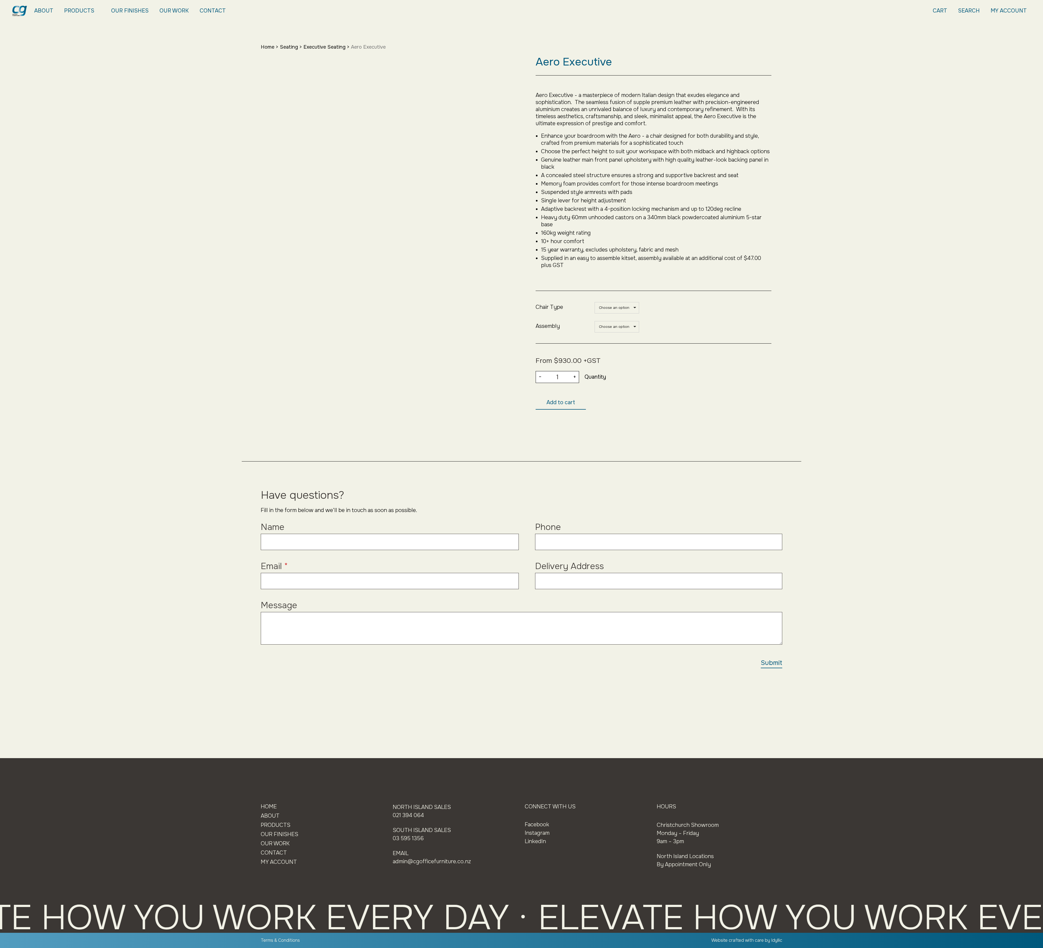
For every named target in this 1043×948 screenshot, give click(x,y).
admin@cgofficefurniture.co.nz (432, 861)
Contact (213, 10)
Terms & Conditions (280, 940)
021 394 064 (408, 815)
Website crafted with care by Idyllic (746, 940)
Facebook (537, 824)
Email (274, 566)
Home (267, 47)
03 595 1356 (408, 838)
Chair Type (549, 307)
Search (969, 10)
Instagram (537, 833)
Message (279, 605)
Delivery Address (569, 566)
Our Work (174, 10)
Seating (289, 47)
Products (79, 10)
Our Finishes (130, 10)
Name (272, 527)
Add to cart (560, 402)
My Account (1009, 10)
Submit (771, 663)
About (43, 10)
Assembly (548, 326)
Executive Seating (324, 47)
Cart (940, 10)
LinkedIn (535, 841)
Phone (548, 527)
